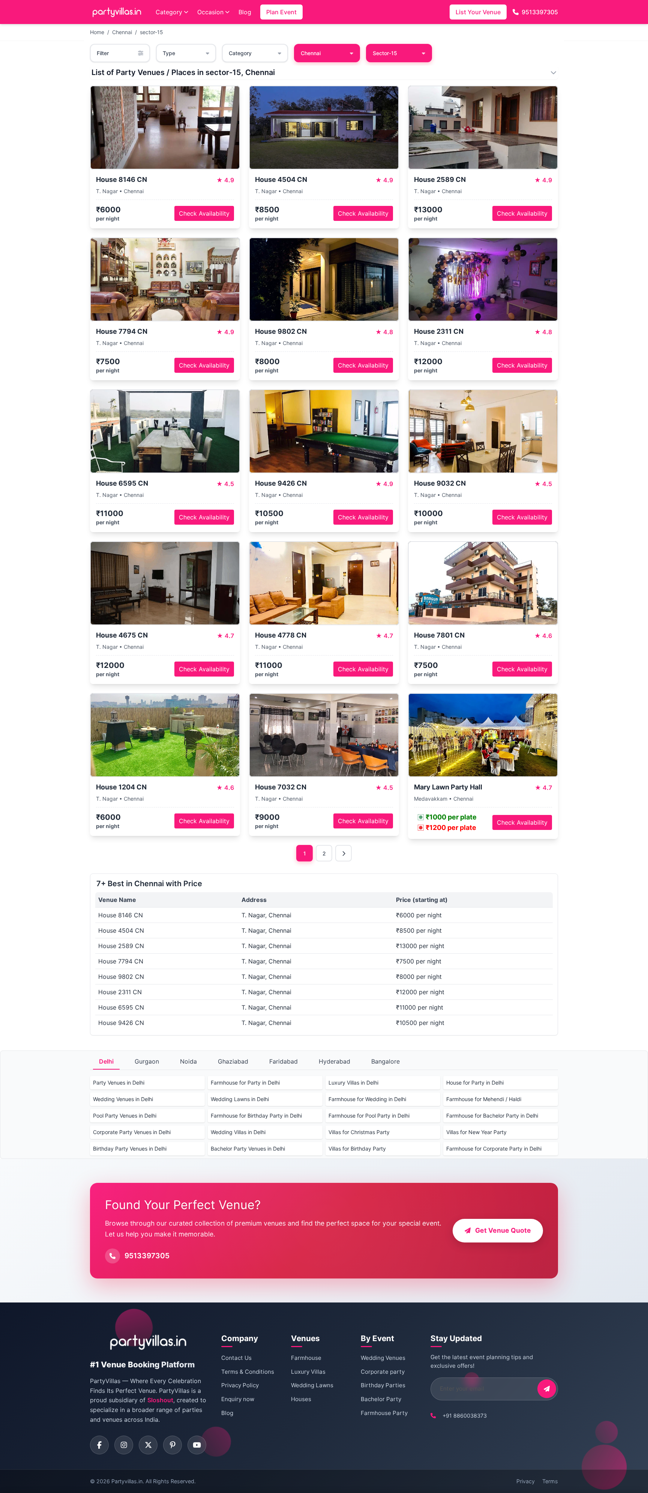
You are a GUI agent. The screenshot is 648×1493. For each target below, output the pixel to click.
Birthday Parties (383, 1385)
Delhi (106, 1061)
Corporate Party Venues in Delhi (132, 1132)
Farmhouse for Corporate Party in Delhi (494, 1148)
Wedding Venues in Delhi (123, 1099)
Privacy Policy (240, 1385)
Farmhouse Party (384, 1412)
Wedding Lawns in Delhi (240, 1099)
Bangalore (385, 1061)
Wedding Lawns (312, 1385)
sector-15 (151, 32)
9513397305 (540, 12)
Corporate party (383, 1371)
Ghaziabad (233, 1061)
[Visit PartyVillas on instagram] (123, 1445)
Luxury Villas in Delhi (353, 1082)
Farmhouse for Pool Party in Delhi (369, 1115)
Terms (550, 1481)
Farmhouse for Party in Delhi (245, 1082)
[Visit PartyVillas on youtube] (197, 1445)
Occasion (210, 12)
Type (169, 53)
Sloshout (160, 1400)
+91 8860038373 (464, 1415)
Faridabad (283, 1061)
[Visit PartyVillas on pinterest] (172, 1445)
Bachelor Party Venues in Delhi (248, 1148)
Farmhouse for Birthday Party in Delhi (256, 1115)
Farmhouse (306, 1357)
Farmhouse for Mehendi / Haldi (483, 1099)
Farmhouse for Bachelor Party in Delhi (492, 1115)
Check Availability (204, 213)
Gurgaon (147, 1061)
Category (169, 12)
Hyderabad (334, 1061)
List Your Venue (478, 12)
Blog (244, 12)
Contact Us (236, 1357)
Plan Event (281, 12)
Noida (188, 1061)
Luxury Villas (308, 1371)
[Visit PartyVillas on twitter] (148, 1445)
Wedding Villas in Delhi (238, 1132)
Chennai (122, 32)
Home (97, 32)
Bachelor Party (381, 1399)
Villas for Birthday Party (357, 1148)
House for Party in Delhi (475, 1082)
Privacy (525, 1481)
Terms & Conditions (247, 1371)
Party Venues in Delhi (118, 1082)
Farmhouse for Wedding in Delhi (367, 1099)
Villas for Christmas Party (359, 1132)
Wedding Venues (383, 1357)
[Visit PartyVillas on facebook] (99, 1445)
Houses (301, 1399)
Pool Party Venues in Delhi (124, 1115)
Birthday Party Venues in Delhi (129, 1148)
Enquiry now (237, 1399)
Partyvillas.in (126, 1481)
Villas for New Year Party (476, 1132)
